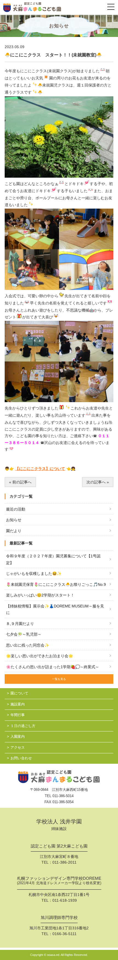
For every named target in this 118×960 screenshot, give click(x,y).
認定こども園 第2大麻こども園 (59, 846)
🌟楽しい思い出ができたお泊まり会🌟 (39, 656)
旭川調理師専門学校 (59, 917)
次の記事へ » (97, 482)
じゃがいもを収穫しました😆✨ (33, 573)
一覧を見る (59, 679)
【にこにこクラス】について (40, 468)
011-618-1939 (64, 900)
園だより (13, 531)
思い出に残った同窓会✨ (27, 645)
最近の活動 (15, 509)
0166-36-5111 (64, 934)
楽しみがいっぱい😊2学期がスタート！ (40, 595)
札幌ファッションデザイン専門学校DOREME (59, 880)
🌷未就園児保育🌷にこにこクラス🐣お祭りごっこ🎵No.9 (56, 584)
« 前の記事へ (20, 482)
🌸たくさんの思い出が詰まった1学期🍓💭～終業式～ (52, 667)
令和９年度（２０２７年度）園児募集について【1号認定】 (53, 559)
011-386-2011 (64, 862)
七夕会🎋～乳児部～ (23, 634)
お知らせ (13, 520)
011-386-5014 (63, 796)
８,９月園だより (20, 623)
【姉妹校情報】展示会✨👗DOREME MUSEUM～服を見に (55, 609)
